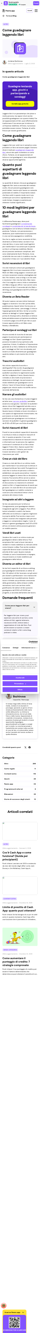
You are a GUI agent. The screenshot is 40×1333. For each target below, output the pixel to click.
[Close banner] (1, 3)
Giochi (7, 779)
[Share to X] (25, 747)
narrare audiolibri (20, 401)
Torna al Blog (11, 16)
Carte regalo (9, 769)
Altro (5, 24)
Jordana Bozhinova (15, 61)
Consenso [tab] (6, 648)
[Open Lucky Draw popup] (4, 1305)
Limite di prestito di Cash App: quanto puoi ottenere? (19, 909)
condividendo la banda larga (23, 226)
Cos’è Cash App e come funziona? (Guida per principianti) (16, 856)
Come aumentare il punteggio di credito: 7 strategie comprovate (16, 962)
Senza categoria (10, 950)
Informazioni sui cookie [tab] (30, 648)
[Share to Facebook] (29, 747)
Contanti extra (10, 774)
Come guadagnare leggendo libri (16, 77)
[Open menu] (36, 10)
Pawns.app (8, 784)
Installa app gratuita (20, 104)
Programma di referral (13, 789)
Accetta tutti (20, 678)
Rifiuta (20, 689)
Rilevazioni (8, 794)
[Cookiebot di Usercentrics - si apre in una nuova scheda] (29, 642)
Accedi (30, 10)
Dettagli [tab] (15, 648)
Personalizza (18, 683)
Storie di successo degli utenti (17, 799)
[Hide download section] (23, 1312)
